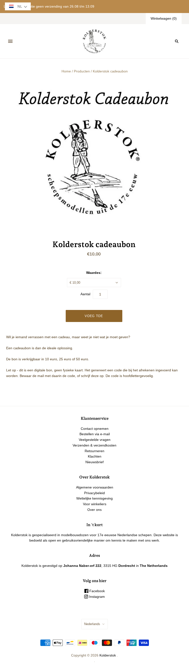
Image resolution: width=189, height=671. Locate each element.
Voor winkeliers (94, 504)
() (164, 18)
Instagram (96, 597)
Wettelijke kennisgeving (94, 498)
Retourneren (94, 451)
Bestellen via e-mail (94, 434)
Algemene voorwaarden (94, 487)
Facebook (96, 591)
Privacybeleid (94, 493)
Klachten (94, 456)
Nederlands (92, 624)
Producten (82, 71)
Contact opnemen (95, 429)
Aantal (85, 294)
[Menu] (10, 41)
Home (66, 71)
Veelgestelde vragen (94, 440)
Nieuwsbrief (94, 462)
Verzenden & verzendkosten (94, 445)
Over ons (94, 510)
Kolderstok (107, 655)
